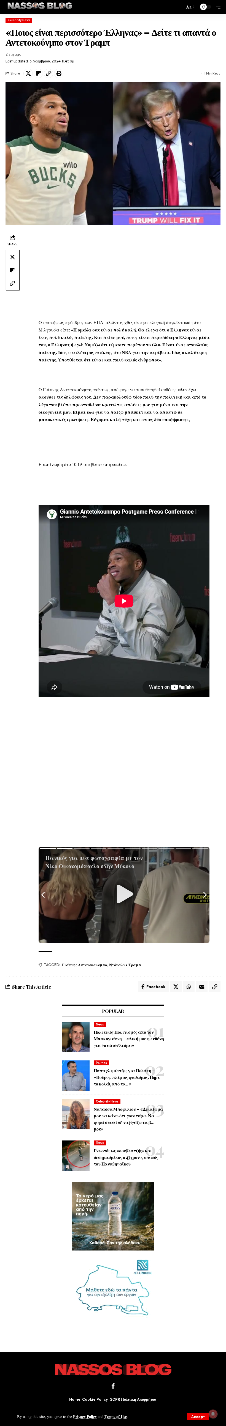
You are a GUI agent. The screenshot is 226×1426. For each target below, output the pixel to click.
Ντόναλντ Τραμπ (125, 964)
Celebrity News (19, 20)
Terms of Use (115, 1416)
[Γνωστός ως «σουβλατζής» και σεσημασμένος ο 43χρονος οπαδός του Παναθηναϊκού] (76, 1155)
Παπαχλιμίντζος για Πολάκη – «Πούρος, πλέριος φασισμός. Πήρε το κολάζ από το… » (127, 1077)
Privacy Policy (85, 1416)
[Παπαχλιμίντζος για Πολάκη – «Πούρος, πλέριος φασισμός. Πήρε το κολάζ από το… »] (76, 1075)
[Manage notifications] (213, 1413)
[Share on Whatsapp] (189, 986)
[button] (198, 1416)
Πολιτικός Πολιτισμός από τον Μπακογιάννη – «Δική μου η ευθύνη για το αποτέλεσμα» (129, 1038)
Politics (101, 1063)
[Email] (202, 986)
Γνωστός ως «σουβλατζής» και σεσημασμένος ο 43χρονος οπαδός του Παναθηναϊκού (126, 1157)
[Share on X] (28, 73)
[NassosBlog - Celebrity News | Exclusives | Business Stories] (40, 7)
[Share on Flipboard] (38, 73)
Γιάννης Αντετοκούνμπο (84, 964)
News (100, 1024)
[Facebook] (113, 1386)
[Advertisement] (124, 271)
